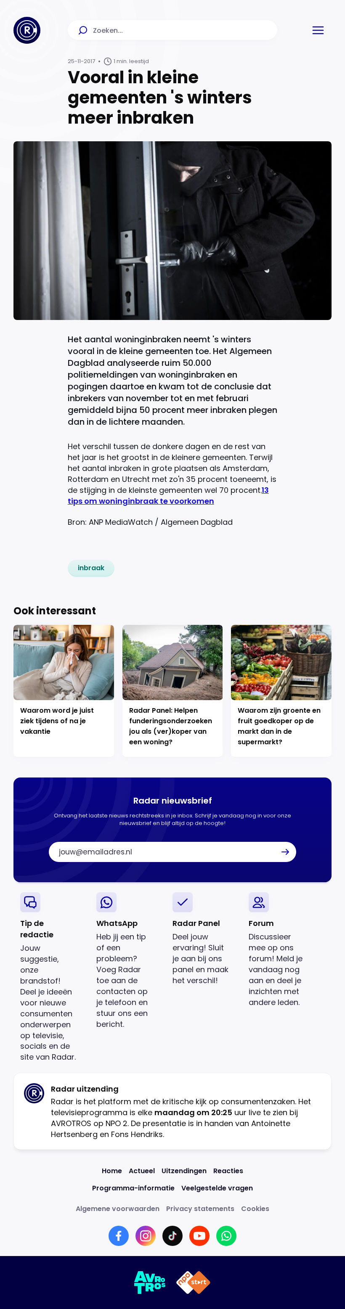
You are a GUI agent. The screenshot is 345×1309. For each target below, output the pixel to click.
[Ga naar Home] (26, 30)
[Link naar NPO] (193, 1282)
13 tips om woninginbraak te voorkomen (168, 495)
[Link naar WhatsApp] (226, 1236)
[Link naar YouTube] (199, 1236)
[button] (318, 30)
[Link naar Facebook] (119, 1236)
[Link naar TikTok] (172, 1236)
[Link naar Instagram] (145, 1236)
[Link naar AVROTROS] (150, 1282)
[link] (91, 568)
